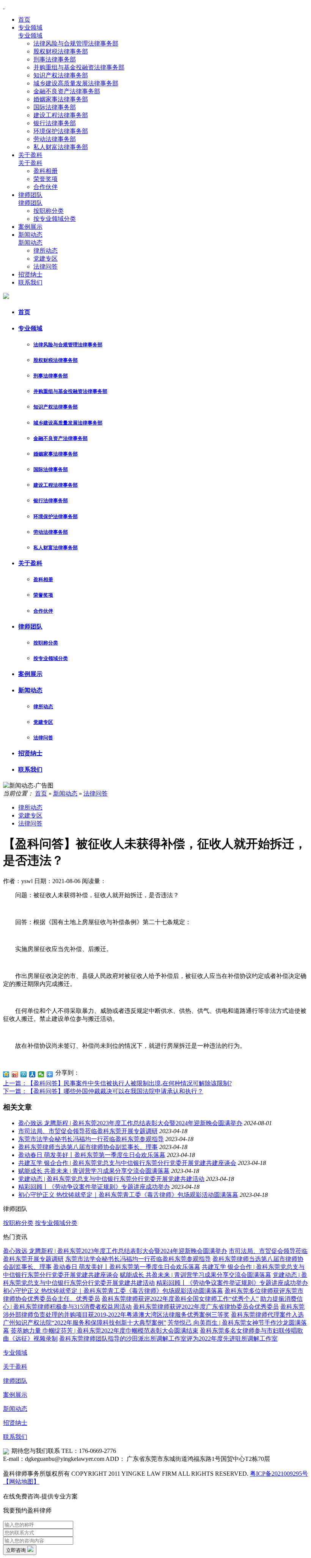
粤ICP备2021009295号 (279, 1473)
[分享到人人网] (32, 1074)
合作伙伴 (45, 187)
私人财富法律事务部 (60, 147)
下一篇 (103, 1091)
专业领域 (30, 27)
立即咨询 (16, 1550)
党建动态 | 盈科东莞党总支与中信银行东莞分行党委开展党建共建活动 (111, 1179)
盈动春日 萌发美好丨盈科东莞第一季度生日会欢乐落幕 (91, 1155)
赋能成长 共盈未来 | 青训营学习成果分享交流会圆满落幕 (94, 1171)
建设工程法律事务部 (60, 115)
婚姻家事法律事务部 (60, 99)
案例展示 (30, 226)
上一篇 (117, 1083)
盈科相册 (45, 171)
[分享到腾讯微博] (23, 1074)
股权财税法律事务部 (60, 51)
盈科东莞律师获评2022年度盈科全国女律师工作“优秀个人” (180, 1298)
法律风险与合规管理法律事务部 (75, 43)
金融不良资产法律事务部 (66, 91)
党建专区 (45, 258)
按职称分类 (48, 211)
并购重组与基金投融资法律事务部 (78, 67)
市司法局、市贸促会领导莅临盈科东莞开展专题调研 (88, 1131)
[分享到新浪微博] (15, 1074)
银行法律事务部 (54, 123)
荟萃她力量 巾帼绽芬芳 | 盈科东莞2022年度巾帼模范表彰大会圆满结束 (104, 1330)
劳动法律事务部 (54, 139)
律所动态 (45, 250)
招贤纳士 (30, 274)
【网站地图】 (21, 1481)
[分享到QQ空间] (6, 1074)
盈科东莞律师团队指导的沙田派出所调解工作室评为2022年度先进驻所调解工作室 (168, 1338)
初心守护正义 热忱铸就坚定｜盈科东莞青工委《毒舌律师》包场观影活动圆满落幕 (128, 1195)
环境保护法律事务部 (60, 131)
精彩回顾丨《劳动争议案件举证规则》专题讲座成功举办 (94, 1187)
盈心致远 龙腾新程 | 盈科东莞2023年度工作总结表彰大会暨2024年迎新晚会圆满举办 (130, 1123)
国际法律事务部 (54, 107)
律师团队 (30, 195)
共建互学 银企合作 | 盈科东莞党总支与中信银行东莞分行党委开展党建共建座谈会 (127, 1163)
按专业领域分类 (54, 218)
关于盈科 (30, 155)
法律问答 (45, 266)
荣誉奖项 (45, 179)
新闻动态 (30, 234)
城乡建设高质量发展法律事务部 (75, 83)
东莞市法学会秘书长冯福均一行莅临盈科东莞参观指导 (91, 1139)
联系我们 (30, 282)
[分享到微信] (41, 1074)
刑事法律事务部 (54, 59)
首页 (24, 19)
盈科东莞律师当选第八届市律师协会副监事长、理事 (88, 1147)
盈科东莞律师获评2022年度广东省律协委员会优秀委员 (206, 1306)
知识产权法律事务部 (60, 75)
